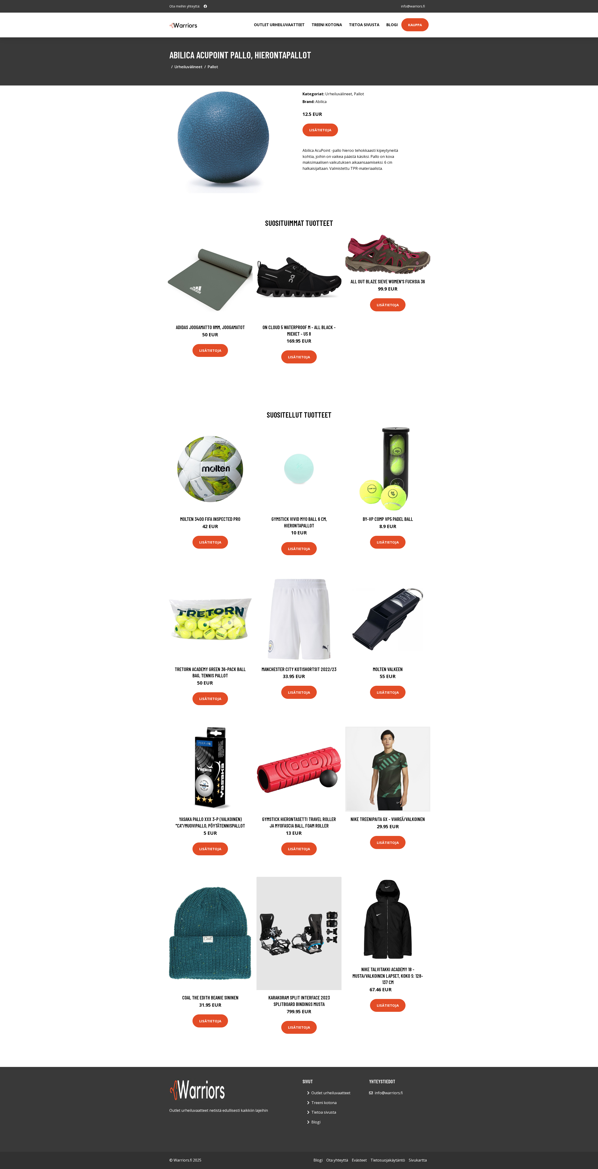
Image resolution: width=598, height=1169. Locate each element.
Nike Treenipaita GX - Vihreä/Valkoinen (388, 819)
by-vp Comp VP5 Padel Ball (388, 519)
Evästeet (359, 1160)
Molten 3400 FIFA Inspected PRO (210, 519)
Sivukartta (418, 1160)
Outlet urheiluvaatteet (279, 24)
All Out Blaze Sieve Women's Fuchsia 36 (388, 281)
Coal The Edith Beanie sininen (210, 997)
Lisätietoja (320, 130)
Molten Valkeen (388, 669)
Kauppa (415, 24)
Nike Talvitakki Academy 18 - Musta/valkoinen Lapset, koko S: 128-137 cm (387, 975)
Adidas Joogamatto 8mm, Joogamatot (210, 327)
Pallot (213, 66)
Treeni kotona (327, 24)
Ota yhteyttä (337, 1160)
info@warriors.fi (413, 6)
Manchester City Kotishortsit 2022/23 (299, 669)
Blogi (392, 24)
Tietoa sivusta (364, 24)
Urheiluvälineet (188, 66)
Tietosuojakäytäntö (387, 1160)
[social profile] (205, 6)
